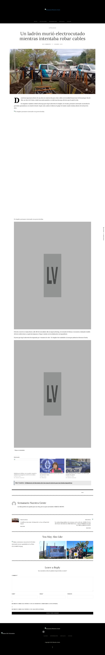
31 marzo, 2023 (58, 44)
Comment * (15, 575)
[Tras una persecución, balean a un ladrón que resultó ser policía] (78, 466)
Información (53, 21)
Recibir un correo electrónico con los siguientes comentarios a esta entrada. (35, 603)
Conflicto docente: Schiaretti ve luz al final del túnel (34, 523)
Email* (41, 593)
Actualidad (43, 21)
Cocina (69, 21)
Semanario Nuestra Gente (32, 502)
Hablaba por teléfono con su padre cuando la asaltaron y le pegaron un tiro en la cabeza (25, 474)
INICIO (35, 21)
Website (70, 593)
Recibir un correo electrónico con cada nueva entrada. (28, 609)
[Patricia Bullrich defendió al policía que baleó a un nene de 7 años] (52, 466)
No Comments (46, 44)
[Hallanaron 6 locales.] (52, 275)
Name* (13, 593)
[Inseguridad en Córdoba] (52, 394)
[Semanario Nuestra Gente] (52, 9)
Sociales (61, 21)
